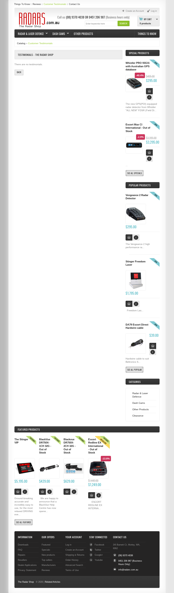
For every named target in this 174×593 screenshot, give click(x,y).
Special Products (139, 53)
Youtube (99, 560)
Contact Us (74, 4)
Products (29, 429)
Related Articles (52, 582)
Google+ (99, 555)
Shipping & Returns (74, 555)
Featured (46, 544)
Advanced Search (74, 565)
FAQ (20, 550)
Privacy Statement (27, 570)
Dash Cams (57, 34)
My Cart (148, 19)
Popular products (140, 185)
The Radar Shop (26, 582)
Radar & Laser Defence (29, 34)
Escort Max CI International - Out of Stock (138, 128)
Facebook (99, 544)
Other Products (83, 34)
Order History (72, 560)
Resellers (22, 560)
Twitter (98, 550)
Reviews (37, 4)
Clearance (137, 415)
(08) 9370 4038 (75, 17)
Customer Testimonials (55, 4)
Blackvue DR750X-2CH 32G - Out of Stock (70, 446)
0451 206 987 (97, 17)
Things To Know (22, 4)
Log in (68, 544)
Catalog (21, 43)
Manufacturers (49, 565)
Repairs (21, 555)
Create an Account (74, 550)
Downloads (23, 544)
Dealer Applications (27, 565)
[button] (123, 23)
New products (48, 555)
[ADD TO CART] (129, 237)
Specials (46, 550)
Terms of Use (72, 570)
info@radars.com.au (128, 569)
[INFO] (136, 237)
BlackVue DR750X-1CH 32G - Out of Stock (45, 446)
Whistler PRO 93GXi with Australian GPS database (138, 66)
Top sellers (47, 560)
